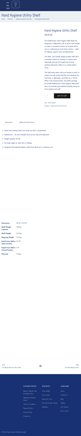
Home (3, 19)
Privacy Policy (27, 412)
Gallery (63, 403)
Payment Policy (28, 408)
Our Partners (65, 407)
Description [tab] (9, 122)
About (62, 391)
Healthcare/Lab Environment (24, 19)
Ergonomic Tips (47, 399)
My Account (64, 411)
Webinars (45, 407)
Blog (62, 399)
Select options (31, 350)
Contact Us (26, 416)
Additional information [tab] (26, 122)
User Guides (46, 395)
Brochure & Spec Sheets (49, 403)
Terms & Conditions (29, 404)
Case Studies (46, 391)
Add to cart (62, 96)
